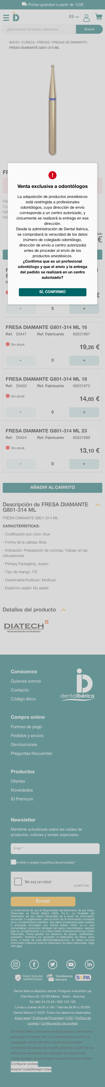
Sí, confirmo (52, 292)
